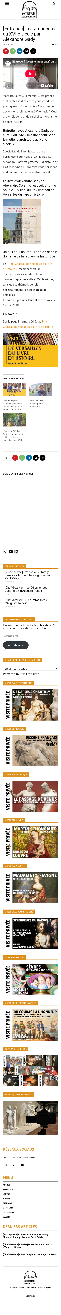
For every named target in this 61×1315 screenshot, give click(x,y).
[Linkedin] (20, 51)
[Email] (26, 51)
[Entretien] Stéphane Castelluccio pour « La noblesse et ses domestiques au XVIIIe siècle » (13, 437)
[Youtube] (22, 1165)
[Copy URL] (33, 51)
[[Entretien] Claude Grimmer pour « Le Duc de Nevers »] (40, 389)
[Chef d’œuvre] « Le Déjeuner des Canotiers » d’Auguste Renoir (26, 589)
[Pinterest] (6, 51)
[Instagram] (6, 1165)
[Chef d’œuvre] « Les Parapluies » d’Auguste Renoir (26, 602)
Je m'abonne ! (15, 645)
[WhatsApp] (13, 51)
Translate (32, 674)
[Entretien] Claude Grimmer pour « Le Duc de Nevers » (39, 403)
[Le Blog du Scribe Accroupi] (31, 9)
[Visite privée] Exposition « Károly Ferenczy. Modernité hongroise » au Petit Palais (28, 575)
